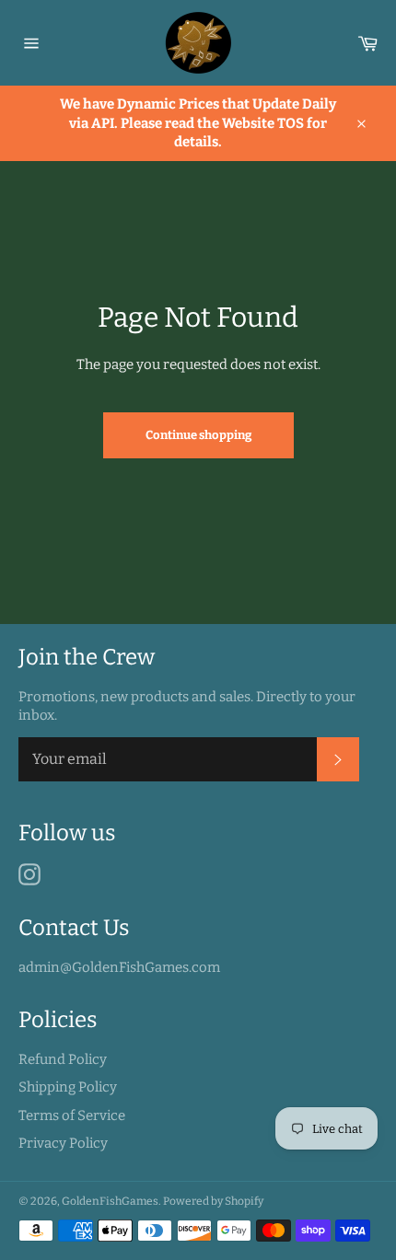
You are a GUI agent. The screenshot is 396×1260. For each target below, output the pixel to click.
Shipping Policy (67, 1087)
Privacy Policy (63, 1143)
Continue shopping (198, 435)
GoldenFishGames (110, 1201)
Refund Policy (62, 1059)
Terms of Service (71, 1115)
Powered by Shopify (213, 1201)
